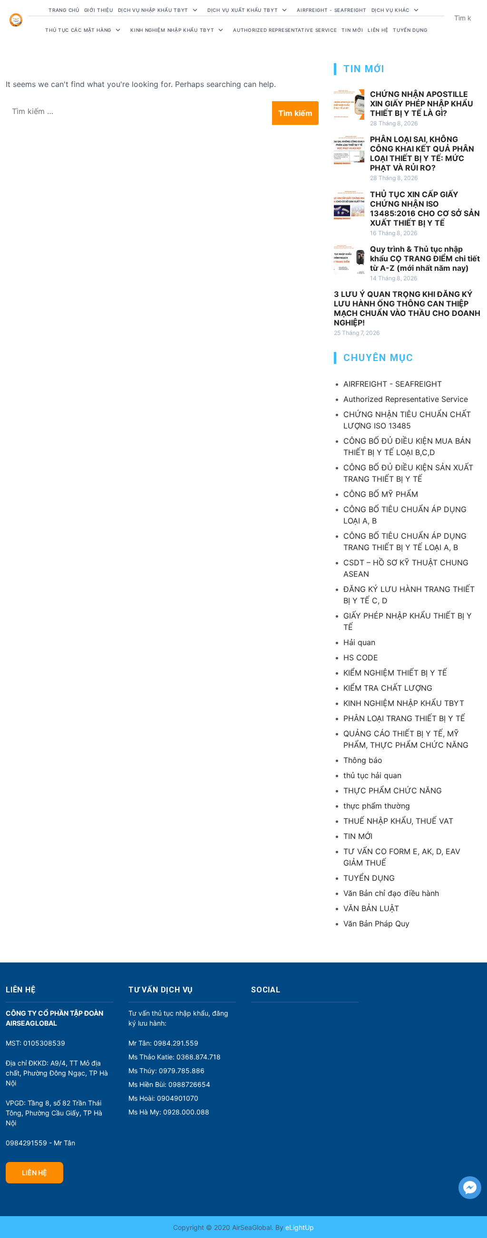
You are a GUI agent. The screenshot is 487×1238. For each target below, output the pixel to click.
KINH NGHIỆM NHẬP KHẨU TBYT (403, 703)
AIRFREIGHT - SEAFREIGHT (331, 10)
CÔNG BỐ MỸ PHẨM (380, 494)
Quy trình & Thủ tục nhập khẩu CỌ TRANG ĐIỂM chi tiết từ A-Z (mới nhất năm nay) (425, 258)
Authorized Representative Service (285, 30)
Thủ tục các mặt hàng (78, 30)
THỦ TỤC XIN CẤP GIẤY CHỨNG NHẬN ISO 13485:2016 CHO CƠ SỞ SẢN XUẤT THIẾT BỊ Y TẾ (425, 209)
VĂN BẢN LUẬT (371, 908)
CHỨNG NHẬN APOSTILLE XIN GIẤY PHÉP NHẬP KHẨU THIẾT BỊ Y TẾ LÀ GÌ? (421, 103)
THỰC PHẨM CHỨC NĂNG (392, 790)
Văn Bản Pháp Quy (376, 923)
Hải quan (359, 642)
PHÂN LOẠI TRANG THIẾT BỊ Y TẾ (404, 718)
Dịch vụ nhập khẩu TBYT (153, 10)
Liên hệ (378, 30)
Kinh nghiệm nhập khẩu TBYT (172, 30)
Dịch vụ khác (390, 10)
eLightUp (298, 1227)
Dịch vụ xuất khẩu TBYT (242, 10)
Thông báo (362, 760)
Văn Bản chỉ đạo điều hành (391, 893)
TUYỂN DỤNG (410, 30)
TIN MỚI (357, 836)
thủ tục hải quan (372, 775)
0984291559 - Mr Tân (40, 1143)
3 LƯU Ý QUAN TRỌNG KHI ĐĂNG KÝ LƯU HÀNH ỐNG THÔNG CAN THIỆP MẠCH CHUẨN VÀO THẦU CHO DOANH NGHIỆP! (407, 308)
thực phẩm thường (376, 805)
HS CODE (360, 657)
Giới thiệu (98, 10)
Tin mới (352, 30)
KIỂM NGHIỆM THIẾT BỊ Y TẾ (395, 672)
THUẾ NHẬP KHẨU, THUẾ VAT (398, 821)
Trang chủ (64, 10)
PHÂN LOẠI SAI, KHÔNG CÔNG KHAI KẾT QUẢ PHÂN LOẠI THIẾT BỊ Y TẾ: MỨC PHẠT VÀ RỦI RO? (422, 153)
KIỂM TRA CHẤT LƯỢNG (387, 688)
